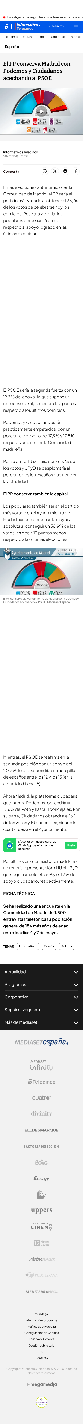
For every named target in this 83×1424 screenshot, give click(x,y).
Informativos (28, 946)
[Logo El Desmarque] (41, 1130)
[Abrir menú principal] (76, 26)
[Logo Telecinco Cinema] (41, 1227)
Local (42, 36)
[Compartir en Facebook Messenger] (65, 171)
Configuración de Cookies (41, 1333)
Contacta (41, 1358)
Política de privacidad (41, 1326)
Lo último (11, 36)
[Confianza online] (41, 1406)
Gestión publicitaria (42, 1345)
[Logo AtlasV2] (41, 1259)
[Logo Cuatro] (41, 1098)
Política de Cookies (41, 1339)
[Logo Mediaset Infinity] (41, 1065)
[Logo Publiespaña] (41, 1275)
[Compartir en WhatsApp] (45, 171)
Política (66, 946)
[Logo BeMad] (41, 1194)
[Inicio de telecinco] (6, 26)
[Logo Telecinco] (41, 1081)
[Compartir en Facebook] (76, 171)
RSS (41, 1351)
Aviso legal (42, 1314)
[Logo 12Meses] (41, 1243)
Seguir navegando (22, 1009)
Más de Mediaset (21, 1022)
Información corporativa (42, 1320)
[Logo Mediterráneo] (41, 1291)
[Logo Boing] (41, 1162)
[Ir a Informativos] (27, 26)
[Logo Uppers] (41, 1211)
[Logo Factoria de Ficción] (41, 1146)
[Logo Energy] (41, 1178)
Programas (15, 984)
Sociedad (58, 36)
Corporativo (17, 996)
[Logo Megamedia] (44, 1385)
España (28, 36)
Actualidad (15, 971)
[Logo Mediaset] (41, 1044)
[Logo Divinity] (41, 1114)
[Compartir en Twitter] (55, 171)
